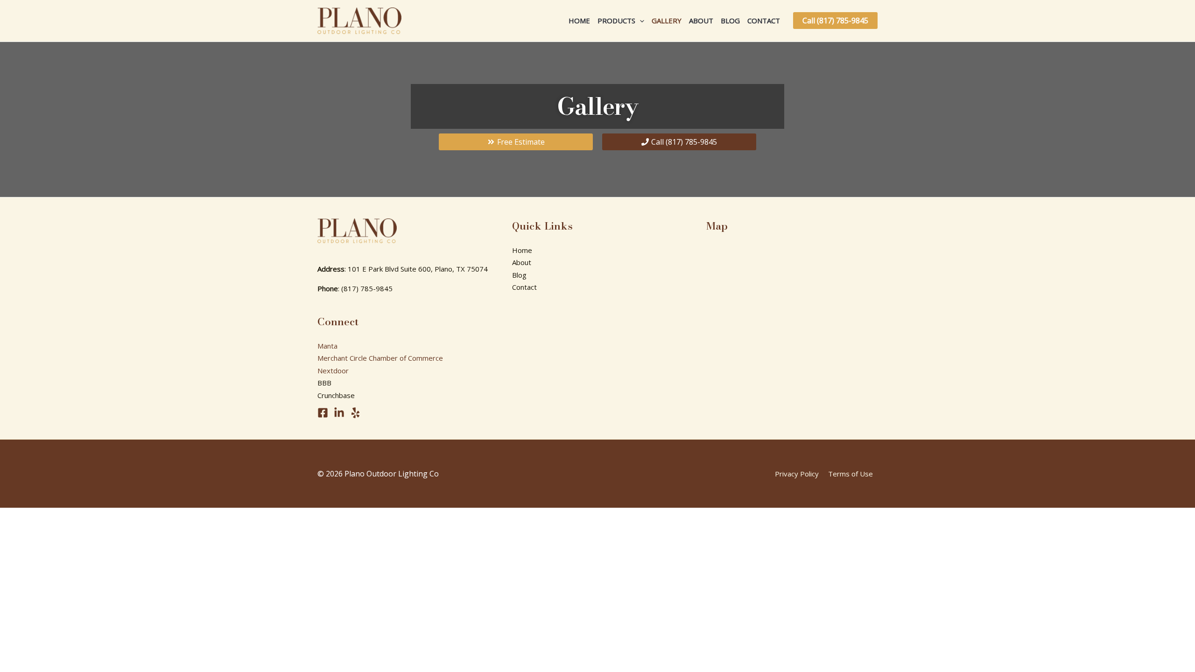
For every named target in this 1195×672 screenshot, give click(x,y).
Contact (763, 20)
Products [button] (616, 20)
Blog (730, 20)
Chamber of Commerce (406, 358)
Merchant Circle (342, 358)
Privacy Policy (797, 473)
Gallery (667, 20)
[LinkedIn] (339, 412)
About (701, 20)
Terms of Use (850, 473)
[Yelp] (355, 412)
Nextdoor (333, 370)
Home (579, 20)
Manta (327, 345)
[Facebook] (322, 412)
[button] (639, 20)
